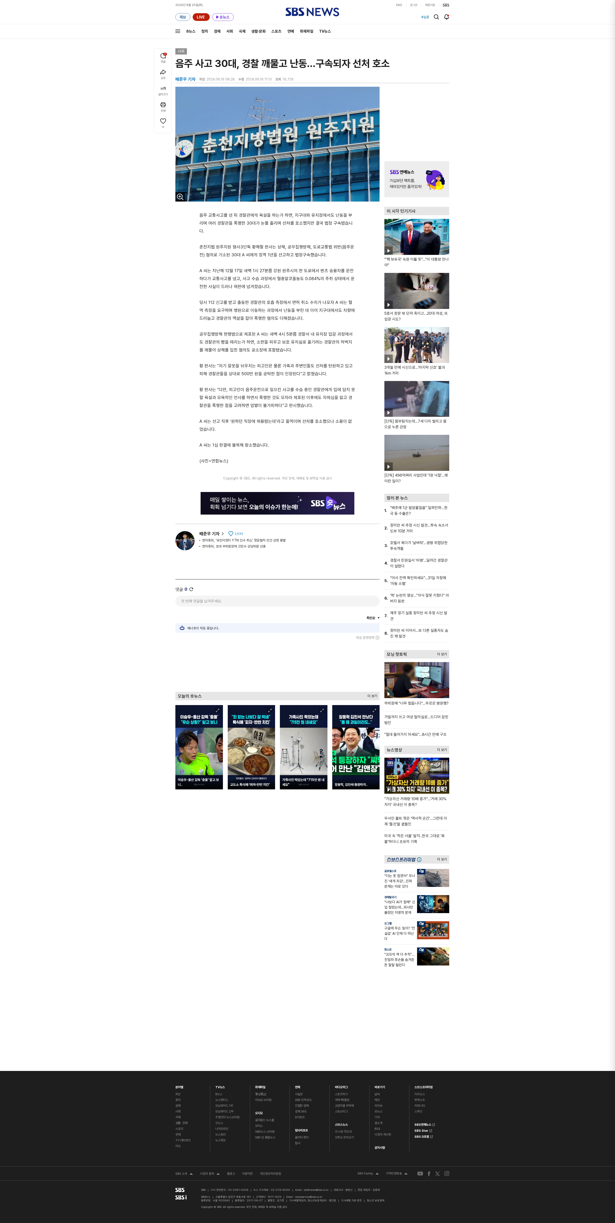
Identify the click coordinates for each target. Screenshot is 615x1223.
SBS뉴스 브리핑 (265, 1131)
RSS (377, 1129)
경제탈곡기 (390, 897)
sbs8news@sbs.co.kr (316, 1190)
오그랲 (388, 923)
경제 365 (301, 1111)
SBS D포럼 (421, 1136)
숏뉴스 (378, 1111)
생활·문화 (258, 31)
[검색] (436, 17)
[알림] (447, 17)
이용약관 (247, 1173)
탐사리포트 (301, 1129)
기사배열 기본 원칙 (351, 1200)
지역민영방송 (397, 1174)
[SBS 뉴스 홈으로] (312, 12)
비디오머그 (341, 1086)
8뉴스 (191, 31)
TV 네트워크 (183, 1140)
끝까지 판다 (302, 1137)
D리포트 (300, 1117)
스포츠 (276, 31)
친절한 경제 (302, 1105)
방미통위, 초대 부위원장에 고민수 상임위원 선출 (234, 546)
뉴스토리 (220, 1134)
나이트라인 (221, 1129)
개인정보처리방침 (270, 1173)
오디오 (259, 1112)
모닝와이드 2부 (224, 1111)
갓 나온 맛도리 (343, 1131)
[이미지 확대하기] (180, 197)
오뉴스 (219, 1123)
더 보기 (371, 695)
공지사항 (380, 1147)
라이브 (378, 1105)
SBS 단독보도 (303, 1100)
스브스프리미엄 (423, 1086)
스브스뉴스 (341, 1123)
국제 (242, 31)
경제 (217, 31)
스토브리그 (341, 1111)
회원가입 (430, 5)
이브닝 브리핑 (263, 1100)
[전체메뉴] (178, 31)
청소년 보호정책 (375, 1200)
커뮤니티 (419, 1105)
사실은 (299, 1094)
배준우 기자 (209, 533)
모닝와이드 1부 (224, 1105)
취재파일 (306, 31)
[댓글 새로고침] (191, 589)
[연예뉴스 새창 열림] (416, 179)
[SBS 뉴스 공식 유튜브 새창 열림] (420, 1174)
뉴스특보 (220, 1140)
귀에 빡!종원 (342, 1100)
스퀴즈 (418, 1111)
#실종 (425, 17)
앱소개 (378, 1123)
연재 (297, 1086)
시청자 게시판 (383, 1134)
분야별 (179, 1086)
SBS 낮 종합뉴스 (265, 1137)
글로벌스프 (390, 871)
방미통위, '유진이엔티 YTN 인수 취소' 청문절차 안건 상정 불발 (244, 540)
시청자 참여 (210, 1174)
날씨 (377, 1094)
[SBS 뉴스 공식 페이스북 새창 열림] (429, 1174)
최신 (178, 1094)
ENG (399, 5)
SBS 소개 (184, 1174)
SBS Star (421, 1130)
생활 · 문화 (181, 1123)
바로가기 (380, 1086)
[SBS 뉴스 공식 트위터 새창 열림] (437, 1173)
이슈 (178, 1146)
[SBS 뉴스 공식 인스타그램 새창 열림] (447, 1174)
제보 (377, 1100)
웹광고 (231, 1173)
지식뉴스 (419, 1094)
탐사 (297, 1143)
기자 (377, 1117)
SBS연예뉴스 (422, 1124)
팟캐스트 (419, 1100)
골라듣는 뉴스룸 (264, 1120)
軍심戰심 (260, 1094)
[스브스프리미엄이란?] (420, 859)
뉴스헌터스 (221, 1100)
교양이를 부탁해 (344, 1105)
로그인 (413, 5)
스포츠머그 (341, 1094)
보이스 (259, 1126)
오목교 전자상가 (344, 1137)
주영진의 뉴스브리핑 (227, 1117)
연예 (290, 31)
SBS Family (368, 1174)
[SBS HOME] (446, 5)
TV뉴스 (325, 31)
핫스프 (388, 949)
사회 (229, 31)
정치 (204, 31)
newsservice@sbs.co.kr (308, 1196)
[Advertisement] (277, 665)
